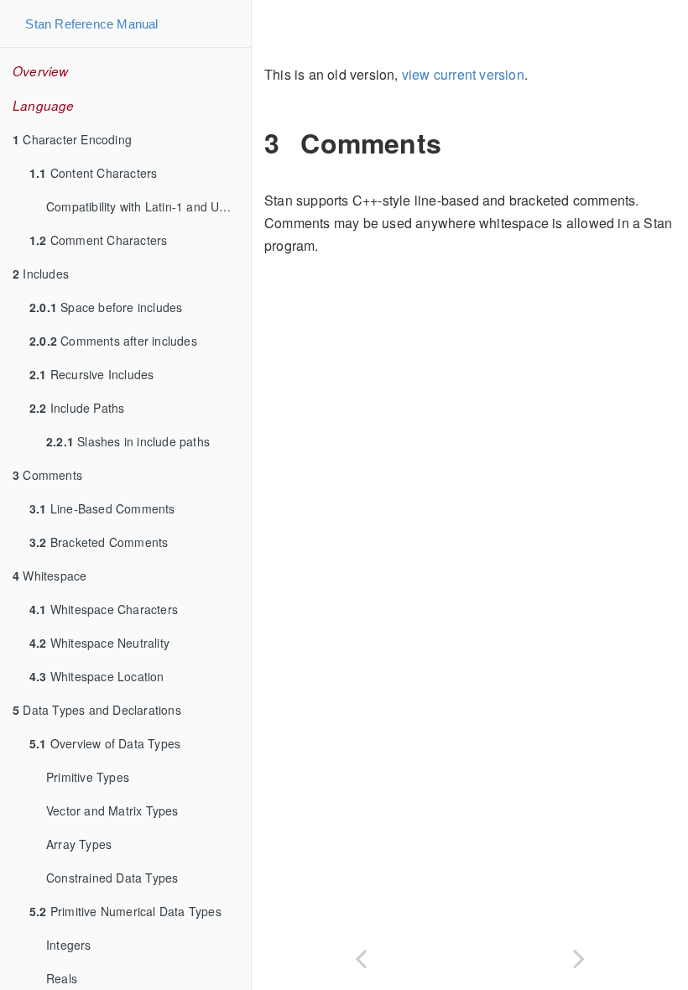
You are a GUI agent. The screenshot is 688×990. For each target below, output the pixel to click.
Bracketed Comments (98, 542)
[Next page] (579, 955)
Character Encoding (72, 139)
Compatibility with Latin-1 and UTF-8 (146, 206)
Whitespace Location (96, 676)
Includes (41, 273)
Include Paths (76, 407)
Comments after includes (113, 340)
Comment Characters (98, 240)
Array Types (79, 844)
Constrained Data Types (112, 877)
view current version (463, 74)
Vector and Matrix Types (112, 810)
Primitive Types (87, 777)
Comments (47, 474)
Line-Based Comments (102, 508)
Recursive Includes (91, 374)
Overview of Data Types (104, 743)
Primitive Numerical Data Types (125, 911)
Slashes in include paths (128, 441)
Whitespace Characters (103, 609)
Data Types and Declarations (97, 709)
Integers (68, 944)
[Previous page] (361, 955)
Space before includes (105, 307)
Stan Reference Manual (91, 24)
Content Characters (93, 172)
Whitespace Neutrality (99, 642)
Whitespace (49, 575)
